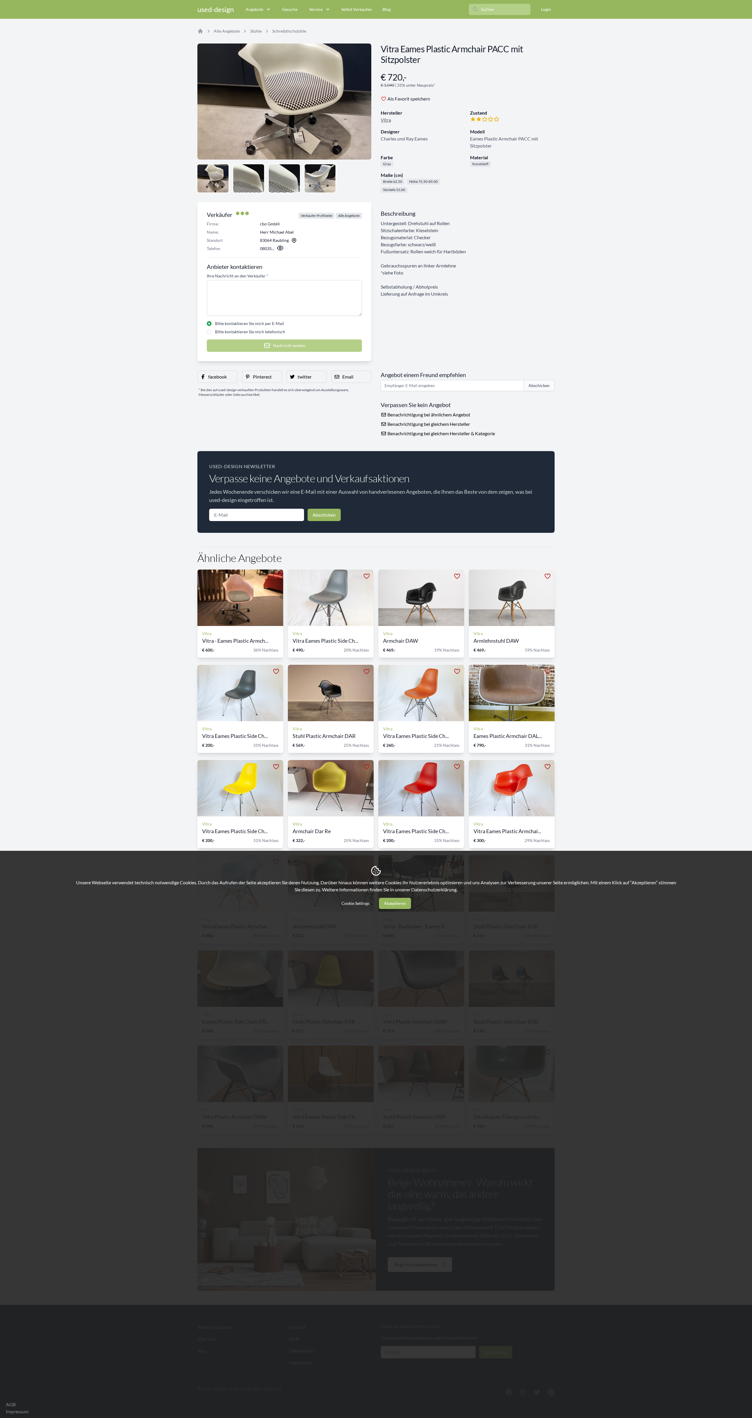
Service (316, 9)
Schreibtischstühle (289, 31)
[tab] (213, 178)
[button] (217, 377)
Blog (386, 9)
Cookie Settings (355, 903)
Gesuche (290, 9)
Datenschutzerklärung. (434, 889)
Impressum (17, 1411)
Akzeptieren (395, 903)
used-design (215, 9)
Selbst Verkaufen (356, 9)
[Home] (200, 31)
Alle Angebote (227, 31)
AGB (11, 1404)
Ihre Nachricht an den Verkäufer (237, 275)
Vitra (386, 120)
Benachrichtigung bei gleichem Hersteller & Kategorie (441, 433)
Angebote (254, 9)
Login (546, 9)
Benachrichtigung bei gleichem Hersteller (428, 424)
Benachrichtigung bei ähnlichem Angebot (428, 414)
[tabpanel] (284, 101)
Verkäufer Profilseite (316, 215)
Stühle (256, 31)
